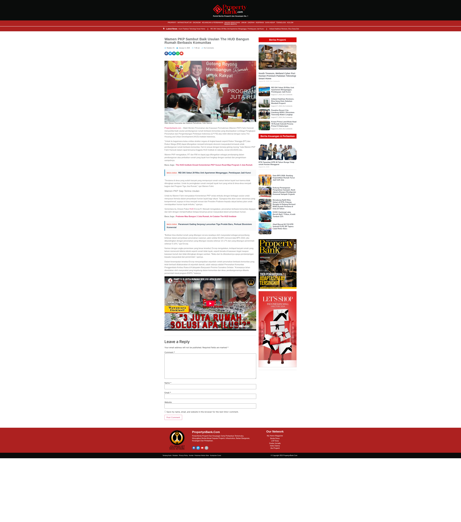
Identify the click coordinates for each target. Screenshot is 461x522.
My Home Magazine (275, 436)
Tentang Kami (167, 455)
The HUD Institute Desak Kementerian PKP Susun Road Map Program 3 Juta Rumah (213, 165)
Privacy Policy (183, 455)
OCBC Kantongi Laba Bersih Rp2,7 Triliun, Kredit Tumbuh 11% (284, 214)
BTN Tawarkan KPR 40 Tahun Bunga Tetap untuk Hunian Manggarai (276, 163)
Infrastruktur (184, 22)
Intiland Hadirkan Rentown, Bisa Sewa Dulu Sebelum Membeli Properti (272, 29)
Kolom (290, 22)
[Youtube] (202, 448)
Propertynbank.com (172, 128)
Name (167, 383)
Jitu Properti (275, 448)
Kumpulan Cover (215, 455)
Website (168, 402)
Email (167, 393)
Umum (243, 22)
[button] (166, 53)
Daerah (251, 22)
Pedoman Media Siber (201, 455)
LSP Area (275, 441)
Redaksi (175, 455)
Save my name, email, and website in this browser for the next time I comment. (203, 412)
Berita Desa (274, 438)
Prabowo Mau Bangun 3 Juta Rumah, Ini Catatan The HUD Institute (206, 216)
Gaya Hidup (270, 22)
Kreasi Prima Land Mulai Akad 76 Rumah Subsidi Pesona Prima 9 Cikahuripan (283, 124)
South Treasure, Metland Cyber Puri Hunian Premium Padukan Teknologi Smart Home (277, 76)
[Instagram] (206, 448)
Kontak (191, 455)
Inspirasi (260, 22)
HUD (191, 209)
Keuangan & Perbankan (212, 22)
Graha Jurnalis (275, 443)
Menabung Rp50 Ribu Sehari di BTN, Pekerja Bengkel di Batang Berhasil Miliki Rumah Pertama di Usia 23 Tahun (284, 204)
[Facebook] (194, 448)
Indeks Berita (230, 24)
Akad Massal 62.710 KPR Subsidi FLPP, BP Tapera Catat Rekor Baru (283, 226)
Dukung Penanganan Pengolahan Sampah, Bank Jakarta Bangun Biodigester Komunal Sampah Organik (284, 191)
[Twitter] (198, 448)
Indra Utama (275, 446)
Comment (169, 352)
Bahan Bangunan (232, 22)
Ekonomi (197, 22)
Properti (172, 22)
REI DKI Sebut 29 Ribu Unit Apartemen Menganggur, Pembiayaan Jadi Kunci (216, 29)
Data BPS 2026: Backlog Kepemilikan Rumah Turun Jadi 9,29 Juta (284, 178)
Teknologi (281, 22)
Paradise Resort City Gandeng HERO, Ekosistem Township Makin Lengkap (282, 112)
